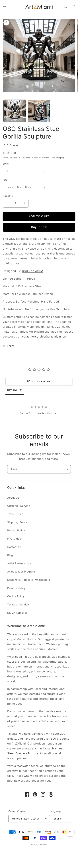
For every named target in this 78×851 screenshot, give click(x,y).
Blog (10, 555)
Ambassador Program (21, 571)
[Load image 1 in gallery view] (15, 111)
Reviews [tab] (12, 389)
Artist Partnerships (19, 563)
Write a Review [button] (40, 381)
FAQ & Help (14, 538)
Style (6, 163)
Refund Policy (16, 530)
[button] (5, 7)
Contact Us (14, 546)
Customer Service (18, 505)
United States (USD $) (25, 818)
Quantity (8, 195)
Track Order (15, 514)
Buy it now (39, 227)
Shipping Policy (17, 522)
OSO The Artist (32, 271)
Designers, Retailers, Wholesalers (28, 579)
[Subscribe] (67, 469)
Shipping (60, 158)
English (58, 818)
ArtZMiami (42, 845)
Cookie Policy (16, 596)
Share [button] (10, 345)
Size (5, 179)
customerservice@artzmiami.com (45, 336)
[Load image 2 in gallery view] (39, 111)
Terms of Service (18, 604)
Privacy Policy (16, 588)
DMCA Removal (17, 612)
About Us (13, 497)
